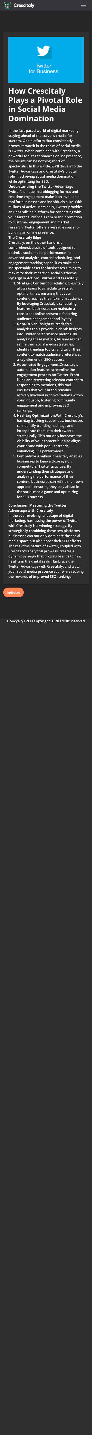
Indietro (13, 592)
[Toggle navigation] (83, 5)
